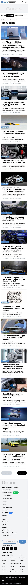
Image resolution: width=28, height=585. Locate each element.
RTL (11, 555)
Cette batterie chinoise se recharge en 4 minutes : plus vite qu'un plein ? (13, 279)
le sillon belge (14, 563)
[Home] (1, 19)
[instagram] (7, 548)
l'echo (21, 555)
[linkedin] (11, 548)
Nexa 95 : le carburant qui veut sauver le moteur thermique (12, 396)
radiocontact (5, 555)
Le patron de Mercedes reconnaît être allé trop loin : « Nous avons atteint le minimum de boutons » (13, 249)
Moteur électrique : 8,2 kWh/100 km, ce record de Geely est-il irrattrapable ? (12, 367)
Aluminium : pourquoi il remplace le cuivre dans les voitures (13, 308)
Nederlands (5, 522)
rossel (21, 572)
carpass (21, 569)
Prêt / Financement (7, 507)
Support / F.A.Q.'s (6, 535)
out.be (4, 563)
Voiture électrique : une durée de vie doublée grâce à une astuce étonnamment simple (13, 426)
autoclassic (22, 566)
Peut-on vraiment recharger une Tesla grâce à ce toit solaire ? (13, 337)
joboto (12, 566)
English (4, 524)
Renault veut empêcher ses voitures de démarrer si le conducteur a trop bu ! (13, 75)
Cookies (6, 577)
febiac (12, 569)
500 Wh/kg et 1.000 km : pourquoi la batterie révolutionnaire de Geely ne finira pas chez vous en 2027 (13, 45)
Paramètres (14, 577)
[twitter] (15, 548)
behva (3, 569)
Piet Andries (18, 83)
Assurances (5, 510)
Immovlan (4, 515)
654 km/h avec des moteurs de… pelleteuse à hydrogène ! (13, 133)
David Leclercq (19, 54)
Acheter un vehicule (7, 489)
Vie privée (22, 577)
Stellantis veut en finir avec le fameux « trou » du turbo (13, 161)
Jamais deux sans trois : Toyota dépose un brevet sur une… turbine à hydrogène (13, 190)
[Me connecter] (22, 2)
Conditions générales (9, 579)
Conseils (4, 504)
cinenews (21, 561)
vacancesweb (22, 558)
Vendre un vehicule (7, 492)
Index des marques (7, 498)
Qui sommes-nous (7, 530)
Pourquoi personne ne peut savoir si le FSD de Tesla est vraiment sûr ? (13, 219)
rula (20, 563)
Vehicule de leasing (7, 495)
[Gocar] (8, 2)
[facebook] (3, 548)
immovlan (13, 558)
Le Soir (4, 561)
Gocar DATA (5, 513)
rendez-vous (14, 572)
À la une (7, 19)
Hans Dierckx (18, 316)
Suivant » (22, 473)
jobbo (3, 566)
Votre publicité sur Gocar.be (9, 532)
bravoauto (5, 572)
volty (3, 558)
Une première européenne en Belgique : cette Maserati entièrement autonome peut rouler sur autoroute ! (13, 457)
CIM (15, 579)
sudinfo (12, 561)
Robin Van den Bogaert (20, 258)
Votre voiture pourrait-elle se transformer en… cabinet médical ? (13, 104)
